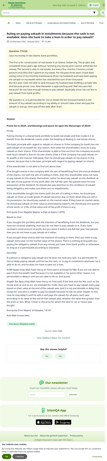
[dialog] (52, 451)
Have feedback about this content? (53, 337)
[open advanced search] (94, 13)
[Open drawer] (104, 5)
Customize (97, 456)
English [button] (96, 5)
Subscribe (73, 394)
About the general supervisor (54, 435)
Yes (46, 356)
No (60, 356)
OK (6, 456)
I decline (20, 456)
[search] (103, 13)
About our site (31, 435)
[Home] (9, 23)
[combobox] (47, 12)
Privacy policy (76, 435)
